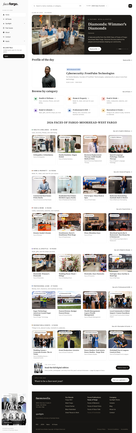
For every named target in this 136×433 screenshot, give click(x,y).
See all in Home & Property (123, 172)
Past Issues (9, 28)
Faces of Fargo (92, 400)
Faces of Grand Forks (94, 406)
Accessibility (124, 429)
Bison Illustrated (70, 409)
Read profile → (127, 60)
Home (7, 15)
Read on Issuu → (123, 367)
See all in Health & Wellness (122, 131)
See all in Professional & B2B (122, 287)
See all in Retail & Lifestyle (123, 250)
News (48, 424)
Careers (112, 403)
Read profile (94, 49)
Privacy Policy (101, 429)
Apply (14, 41)
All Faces (8, 19)
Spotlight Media (115, 400)
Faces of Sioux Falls (93, 409)
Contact (8, 37)
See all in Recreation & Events (122, 326)
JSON (42, 424)
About (7, 32)
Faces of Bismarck (93, 403)
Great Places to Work (72, 412)
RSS (37, 424)
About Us (113, 409)
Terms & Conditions (113, 429)
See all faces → (127, 91)
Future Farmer (69, 406)
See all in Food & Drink (124, 209)
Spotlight (14, 24)
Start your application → (120, 380)
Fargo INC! (68, 400)
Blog (111, 406)
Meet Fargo (69, 403)
